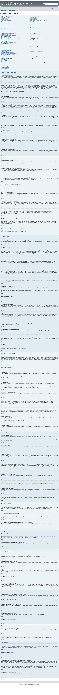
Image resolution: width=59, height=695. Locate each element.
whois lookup (25, 662)
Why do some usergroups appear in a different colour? (39, 22)
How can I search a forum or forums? (36, 39)
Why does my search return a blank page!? (37, 41)
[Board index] (7, 3)
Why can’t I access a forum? (6, 49)
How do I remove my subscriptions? (36, 51)
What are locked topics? (5, 67)
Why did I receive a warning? (6, 51)
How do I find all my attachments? (36, 56)
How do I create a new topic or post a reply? (8, 42)
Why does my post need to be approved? (8, 54)
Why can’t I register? (4, 19)
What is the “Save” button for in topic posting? (9, 53)
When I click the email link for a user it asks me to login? (11, 38)
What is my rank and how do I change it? (8, 37)
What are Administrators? (34, 17)
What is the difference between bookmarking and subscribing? (41, 47)
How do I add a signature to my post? (7, 44)
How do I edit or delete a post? (6, 43)
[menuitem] (8, 8)
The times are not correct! (5, 32)
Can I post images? (4, 62)
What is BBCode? (4, 59)
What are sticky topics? (5, 66)
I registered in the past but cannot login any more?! (10, 22)
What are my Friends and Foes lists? (36, 34)
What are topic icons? (5, 68)
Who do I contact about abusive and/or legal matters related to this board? (43, 62)
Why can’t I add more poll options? (7, 46)
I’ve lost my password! (5, 23)
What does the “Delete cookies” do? (7, 26)
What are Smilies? (4, 61)
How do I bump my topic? (5, 55)
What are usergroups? (34, 19)
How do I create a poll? (5, 45)
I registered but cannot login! (6, 20)
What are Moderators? (34, 18)
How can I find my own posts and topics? (37, 44)
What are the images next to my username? (8, 35)
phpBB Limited (33, 646)
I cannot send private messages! (36, 28)
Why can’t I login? (4, 21)
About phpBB (28, 647)
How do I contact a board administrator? (37, 63)
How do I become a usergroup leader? (36, 21)
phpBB (7, 195)
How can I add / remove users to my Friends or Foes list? (40, 35)
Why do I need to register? (5, 17)
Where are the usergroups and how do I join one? (38, 20)
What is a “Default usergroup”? (35, 23)
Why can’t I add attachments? (6, 50)
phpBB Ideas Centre (53, 653)
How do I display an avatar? (6, 36)
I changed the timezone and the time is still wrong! (9, 33)
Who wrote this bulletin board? (35, 59)
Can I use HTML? (4, 60)
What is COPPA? (4, 18)
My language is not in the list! (6, 34)
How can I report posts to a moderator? (8, 52)
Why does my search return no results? (37, 40)
